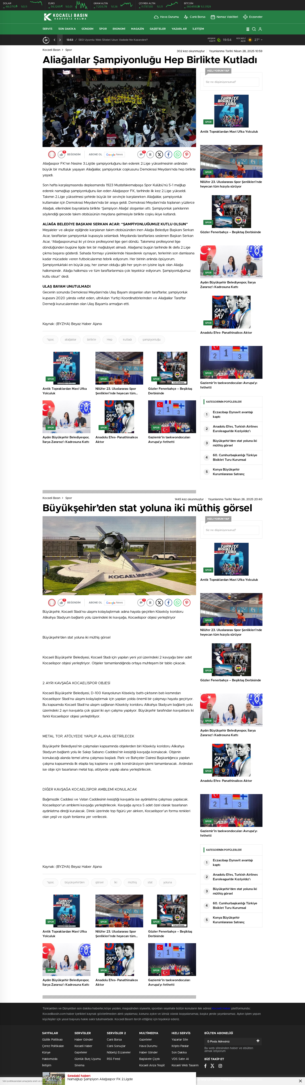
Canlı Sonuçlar (116, 1046)
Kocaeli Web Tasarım (185, 1065)
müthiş (132, 882)
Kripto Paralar (180, 1046)
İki (115, 882)
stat (150, 882)
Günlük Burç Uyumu (87, 1059)
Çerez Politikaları (53, 1046)
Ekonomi (119, 29)
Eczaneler (255, 17)
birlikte (91, 339)
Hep (109, 339)
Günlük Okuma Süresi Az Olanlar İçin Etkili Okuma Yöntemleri (117, 40)
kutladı (127, 339)
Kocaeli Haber (221, 1008)
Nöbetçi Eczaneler (119, 1052)
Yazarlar (179, 29)
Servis (47, 29)
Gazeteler (158, 29)
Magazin (137, 29)
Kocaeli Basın (51, 50)
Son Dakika (67, 29)
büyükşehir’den (75, 882)
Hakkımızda (49, 1059)
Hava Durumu (169, 17)
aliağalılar (70, 339)
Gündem (88, 29)
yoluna (167, 882)
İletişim (198, 29)
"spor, (50, 339)
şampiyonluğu (152, 339)
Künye (46, 1052)
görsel (99, 882)
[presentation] (54, 39)
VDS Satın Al (180, 1059)
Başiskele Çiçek (149, 1059)
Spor (103, 29)
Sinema (79, 1065)
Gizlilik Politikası (52, 1039)
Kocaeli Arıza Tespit (152, 1065)
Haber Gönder (83, 1039)
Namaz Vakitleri (227, 17)
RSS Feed (113, 1059)
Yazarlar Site (180, 1039)
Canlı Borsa (197, 17)
